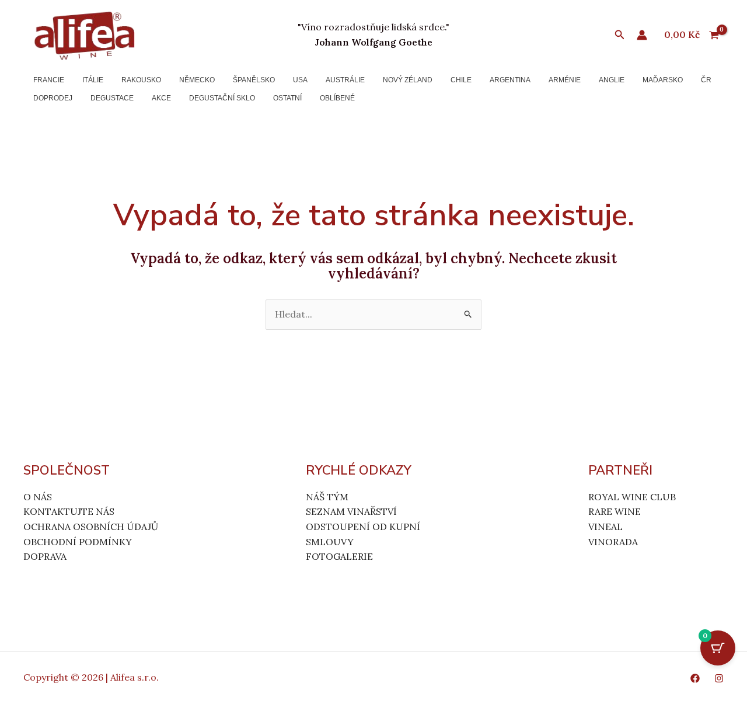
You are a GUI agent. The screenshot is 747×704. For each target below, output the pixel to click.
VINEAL (605, 526)
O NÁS (37, 497)
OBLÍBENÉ (337, 98)
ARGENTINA (510, 80)
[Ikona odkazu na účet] (642, 35)
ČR (706, 80)
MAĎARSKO (663, 80)
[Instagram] (719, 678)
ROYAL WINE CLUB (632, 497)
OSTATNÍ (287, 98)
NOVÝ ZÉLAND (407, 80)
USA (300, 80)
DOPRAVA (45, 556)
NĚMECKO (197, 80)
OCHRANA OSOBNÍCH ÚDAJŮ (90, 526)
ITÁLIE (92, 80)
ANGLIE (611, 80)
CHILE (461, 80)
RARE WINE (614, 511)
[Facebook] (695, 678)
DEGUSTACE (112, 98)
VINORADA (613, 542)
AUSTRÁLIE (345, 80)
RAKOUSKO (141, 80)
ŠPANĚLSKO (254, 80)
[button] (620, 35)
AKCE (161, 98)
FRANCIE (48, 80)
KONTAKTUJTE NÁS (68, 511)
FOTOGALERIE (339, 556)
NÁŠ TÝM (327, 497)
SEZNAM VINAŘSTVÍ (351, 511)
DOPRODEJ (52, 98)
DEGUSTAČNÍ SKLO (222, 98)
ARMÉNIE (565, 80)
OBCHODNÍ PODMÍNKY (77, 542)
